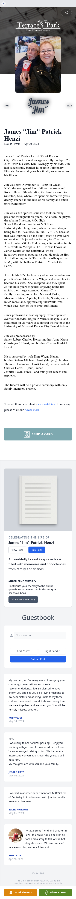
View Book (17, 549)
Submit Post (38, 659)
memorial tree (47, 404)
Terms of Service (47, 883)
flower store (32, 410)
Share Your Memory (23, 599)
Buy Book (36, 549)
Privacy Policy (28, 883)
